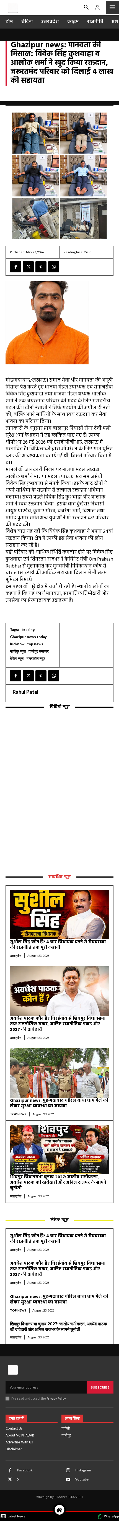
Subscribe (100, 1387)
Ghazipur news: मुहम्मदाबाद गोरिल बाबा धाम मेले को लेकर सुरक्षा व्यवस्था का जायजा (59, 1103)
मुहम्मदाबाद (65, 98)
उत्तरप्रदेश (33, 92)
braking (28, 629)
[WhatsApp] (53, 266)
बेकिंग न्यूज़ (13, 98)
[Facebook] (15, 266)
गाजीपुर (49, 92)
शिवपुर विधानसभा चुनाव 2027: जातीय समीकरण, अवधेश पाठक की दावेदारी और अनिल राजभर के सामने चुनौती (58, 1183)
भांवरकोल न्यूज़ (35, 658)
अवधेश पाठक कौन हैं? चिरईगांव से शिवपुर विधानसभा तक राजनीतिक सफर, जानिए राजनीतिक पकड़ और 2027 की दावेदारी (57, 1024)
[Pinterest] (40, 266)
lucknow (17, 644)
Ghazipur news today (28, 637)
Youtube (82, 1479)
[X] (28, 266)
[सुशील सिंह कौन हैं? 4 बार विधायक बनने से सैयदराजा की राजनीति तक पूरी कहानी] (59, 914)
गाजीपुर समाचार (93, 92)
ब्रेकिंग (29, 98)
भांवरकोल (45, 98)
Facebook (25, 1470)
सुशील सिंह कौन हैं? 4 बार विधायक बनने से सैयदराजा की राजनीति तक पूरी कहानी (58, 945)
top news (14, 92)
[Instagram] (68, 1470)
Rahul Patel (25, 692)
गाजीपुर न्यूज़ (68, 92)
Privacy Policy (56, 1398)
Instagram (83, 1470)
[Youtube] (68, 1479)
